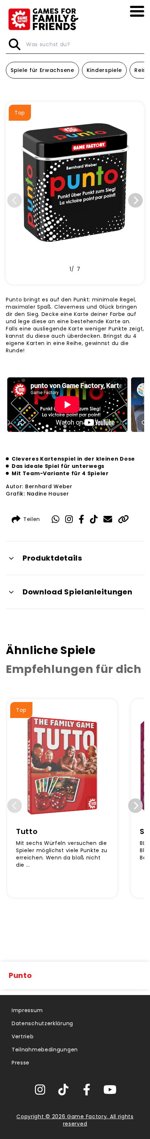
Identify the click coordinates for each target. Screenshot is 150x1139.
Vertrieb (23, 1036)
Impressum (27, 1010)
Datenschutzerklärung (42, 1023)
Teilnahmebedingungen (45, 1049)
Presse (20, 1062)
